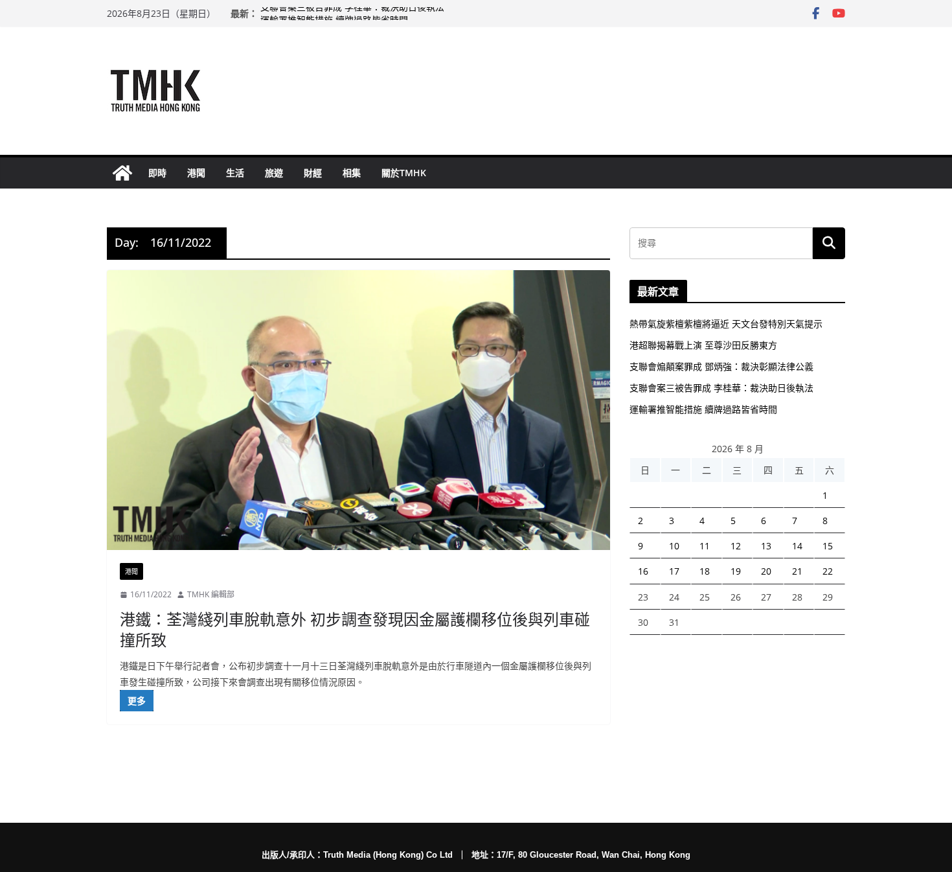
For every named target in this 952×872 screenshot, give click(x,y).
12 (736, 546)
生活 (235, 172)
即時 (157, 172)
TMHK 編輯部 (210, 594)
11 (704, 546)
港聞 (196, 172)
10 (674, 546)
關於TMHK (403, 172)
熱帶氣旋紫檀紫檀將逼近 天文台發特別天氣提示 (725, 323)
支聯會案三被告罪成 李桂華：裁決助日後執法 (352, 13)
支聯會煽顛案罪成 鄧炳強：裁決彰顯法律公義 (721, 366)
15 (827, 546)
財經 (313, 172)
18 (704, 571)
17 (674, 571)
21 (797, 571)
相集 (352, 172)
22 (827, 571)
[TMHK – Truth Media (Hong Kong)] (122, 173)
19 (736, 571)
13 (766, 546)
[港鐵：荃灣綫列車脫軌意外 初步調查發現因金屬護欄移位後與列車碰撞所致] (358, 410)
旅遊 (274, 172)
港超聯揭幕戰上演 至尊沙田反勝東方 (703, 345)
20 (766, 571)
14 (797, 546)
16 (643, 571)
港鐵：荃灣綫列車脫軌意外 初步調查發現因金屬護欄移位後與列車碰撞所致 (355, 629)
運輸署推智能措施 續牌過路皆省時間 (703, 409)
